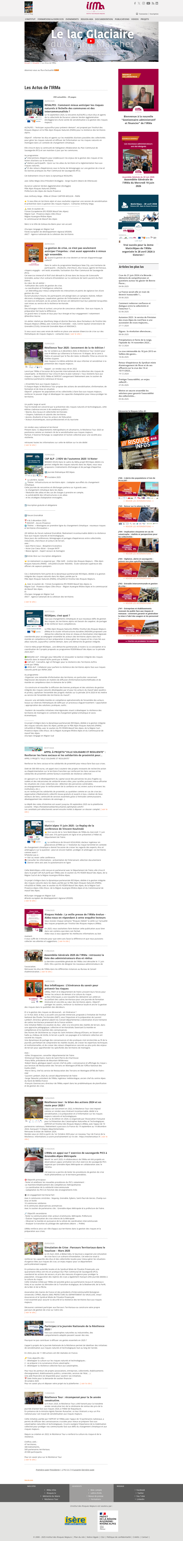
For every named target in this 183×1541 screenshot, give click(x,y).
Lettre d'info (96, 1493)
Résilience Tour (51, 1499)
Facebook (141, 1490)
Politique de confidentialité (119, 1537)
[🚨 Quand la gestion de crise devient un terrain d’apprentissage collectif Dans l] (34, 265)
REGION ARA (87, 19)
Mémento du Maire (51, 1496)
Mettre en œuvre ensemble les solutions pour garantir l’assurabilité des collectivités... (136, 393)
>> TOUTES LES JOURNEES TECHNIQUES (141, 641)
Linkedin (140, 1499)
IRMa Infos (51, 1490)
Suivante (77, 1469)
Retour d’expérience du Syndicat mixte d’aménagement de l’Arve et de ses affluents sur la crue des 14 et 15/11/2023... (137, 366)
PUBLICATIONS (122, 19)
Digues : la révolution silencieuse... (135, 331)
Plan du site (79, 1537)
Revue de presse (95, 1496)
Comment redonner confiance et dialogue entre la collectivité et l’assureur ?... (135, 306)
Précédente (55, 1469)
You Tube (140, 1496)
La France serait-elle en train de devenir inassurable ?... (134, 293)
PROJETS (145, 19)
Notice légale (92, 1537)
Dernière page (87, 1469)
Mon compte (96, 1490)
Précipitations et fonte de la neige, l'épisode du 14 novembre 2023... (135, 341)
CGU (102, 1537)
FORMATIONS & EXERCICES (51, 19)
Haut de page (29, 1480)
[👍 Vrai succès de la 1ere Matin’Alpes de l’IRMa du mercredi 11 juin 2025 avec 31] (34, 843)
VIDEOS (135, 19)
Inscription (154, 14)
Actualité (36, 63)
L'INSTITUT (30, 19)
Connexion (143, 14)
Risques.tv (51, 1493)
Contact (145, 1537)
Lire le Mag (29, 14)
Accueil (27, 63)
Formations (96, 1499)
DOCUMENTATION (104, 19)
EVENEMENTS (72, 19)
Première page (42, 1469)
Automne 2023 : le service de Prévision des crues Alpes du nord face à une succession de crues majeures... (137, 320)
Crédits (136, 1537)
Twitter (140, 1493)
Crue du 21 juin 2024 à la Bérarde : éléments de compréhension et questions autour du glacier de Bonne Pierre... (137, 279)
